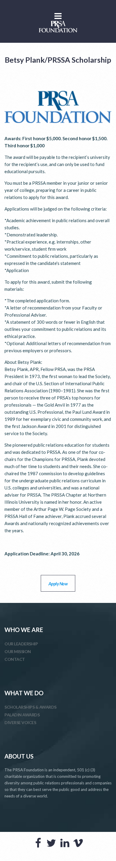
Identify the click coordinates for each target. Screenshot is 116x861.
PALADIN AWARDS (22, 714)
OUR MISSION (17, 651)
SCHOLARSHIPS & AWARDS (30, 707)
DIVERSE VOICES (20, 722)
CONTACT (14, 659)
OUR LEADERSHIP (21, 643)
